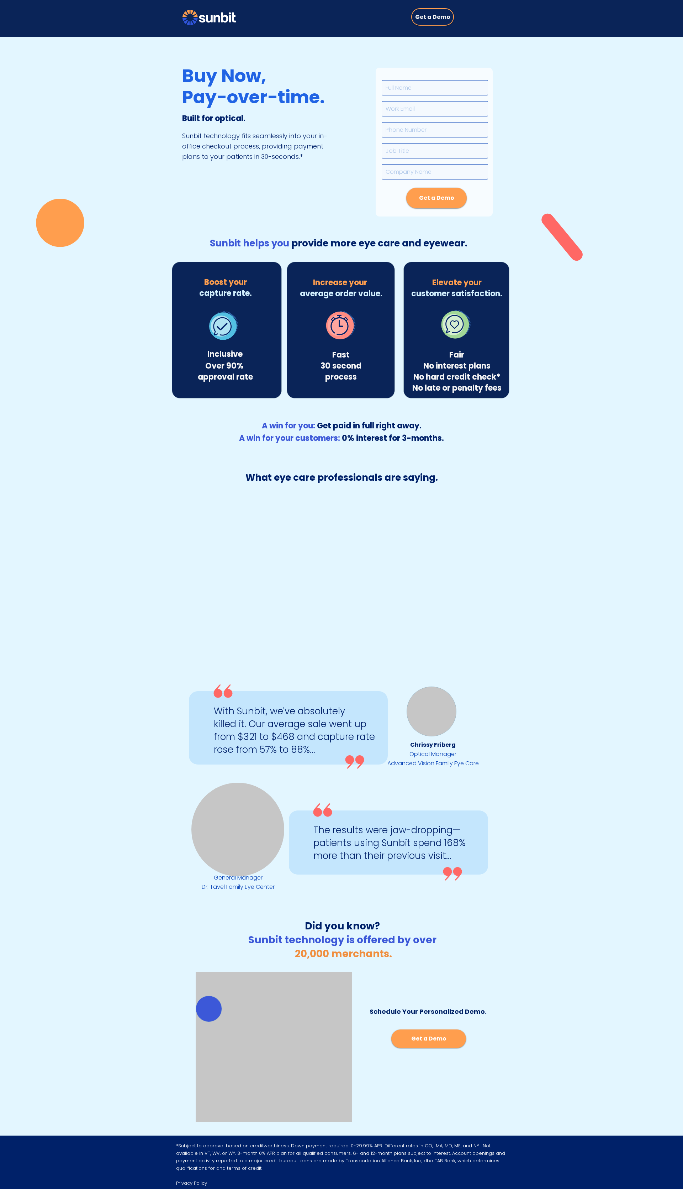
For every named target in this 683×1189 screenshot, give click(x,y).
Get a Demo (436, 198)
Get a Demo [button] (432, 17)
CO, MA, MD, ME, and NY (452, 1145)
